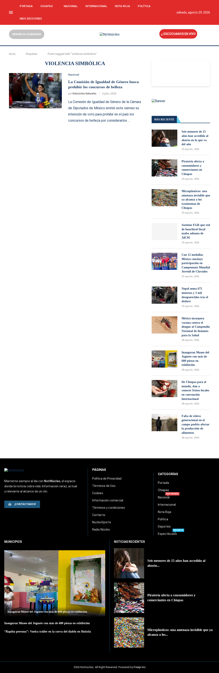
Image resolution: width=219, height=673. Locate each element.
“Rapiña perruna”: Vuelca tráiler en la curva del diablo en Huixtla (47, 631)
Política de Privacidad (106, 478)
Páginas (99, 469)
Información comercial (107, 500)
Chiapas (46, 6)
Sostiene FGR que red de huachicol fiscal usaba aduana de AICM (196, 231)
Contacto (98, 514)
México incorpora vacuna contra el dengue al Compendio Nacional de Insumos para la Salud (196, 327)
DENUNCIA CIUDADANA (26, 34)
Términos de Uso (103, 485)
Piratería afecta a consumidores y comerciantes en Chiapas (193, 168)
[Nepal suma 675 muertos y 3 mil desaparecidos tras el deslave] (164, 295)
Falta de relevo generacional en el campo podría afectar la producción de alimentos (195, 424)
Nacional (71, 6)
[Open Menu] (11, 12)
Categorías (168, 474)
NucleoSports (101, 522)
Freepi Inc (140, 667)
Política (144, 6)
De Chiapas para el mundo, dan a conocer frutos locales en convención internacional (195, 390)
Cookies (97, 493)
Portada (26, 6)
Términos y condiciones (108, 507)
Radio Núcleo (101, 529)
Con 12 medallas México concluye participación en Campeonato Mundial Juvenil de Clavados (196, 263)
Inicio (12, 53)
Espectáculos (167, 533)
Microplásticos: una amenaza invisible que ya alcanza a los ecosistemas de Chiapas (196, 199)
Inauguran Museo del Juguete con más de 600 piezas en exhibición (195, 359)
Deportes (164, 526)
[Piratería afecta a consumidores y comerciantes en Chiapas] (164, 167)
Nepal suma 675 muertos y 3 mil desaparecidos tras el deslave (195, 295)
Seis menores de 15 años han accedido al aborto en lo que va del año (195, 138)
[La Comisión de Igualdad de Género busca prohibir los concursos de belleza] (35, 90)
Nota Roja (122, 6)
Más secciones (31, 18)
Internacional (96, 6)
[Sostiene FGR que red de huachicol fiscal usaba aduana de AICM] (164, 231)
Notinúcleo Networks (84, 93)
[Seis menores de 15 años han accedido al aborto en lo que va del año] (164, 138)
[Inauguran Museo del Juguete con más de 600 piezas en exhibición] (164, 359)
